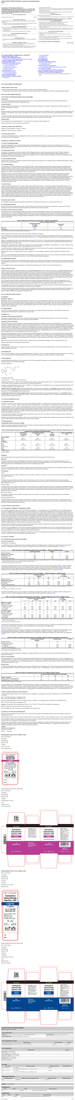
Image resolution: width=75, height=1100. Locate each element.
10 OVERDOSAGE (43, 59)
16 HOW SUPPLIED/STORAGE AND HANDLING (51, 71)
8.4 (57, 37)
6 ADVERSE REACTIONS (9, 71)
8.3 (43, 35)
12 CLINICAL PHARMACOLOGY (47, 61)
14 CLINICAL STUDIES (44, 68)
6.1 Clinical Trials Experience (9, 72)
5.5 (50, 7)
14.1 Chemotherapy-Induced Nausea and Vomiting (51, 69)
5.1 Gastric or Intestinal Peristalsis (10, 64)
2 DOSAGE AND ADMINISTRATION (11, 57)
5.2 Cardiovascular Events (9, 65)
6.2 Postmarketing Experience (10, 73)
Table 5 (62, 546)
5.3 (48, 10)
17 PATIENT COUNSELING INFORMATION (50, 72)
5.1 (23, 45)
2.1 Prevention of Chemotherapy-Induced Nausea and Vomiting (17, 59)
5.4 (13, 17)
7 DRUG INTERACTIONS (8, 75)
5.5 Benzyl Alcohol (7, 69)
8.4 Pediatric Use (43, 56)
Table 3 (25, 426)
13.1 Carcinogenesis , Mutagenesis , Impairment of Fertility (52, 67)
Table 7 (54, 593)
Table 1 (10, 213)
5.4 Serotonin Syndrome (8, 68)
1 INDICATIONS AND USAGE (10, 56)
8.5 (58, 39)
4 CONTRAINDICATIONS (9, 61)
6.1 (72, 16)
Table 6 (60, 569)
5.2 (33, 47)
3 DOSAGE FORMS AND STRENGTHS (12, 60)
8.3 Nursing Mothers (44, 55)
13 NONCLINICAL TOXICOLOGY (47, 65)
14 (48, 121)
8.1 (55, 32)
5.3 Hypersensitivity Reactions (10, 67)
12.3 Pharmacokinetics (44, 64)
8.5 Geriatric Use (43, 57)
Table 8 (3, 633)
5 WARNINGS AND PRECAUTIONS (11, 63)
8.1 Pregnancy (6, 77)
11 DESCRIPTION (43, 60)
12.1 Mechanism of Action (45, 63)
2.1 (26, 27)
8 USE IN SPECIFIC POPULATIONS (11, 76)
